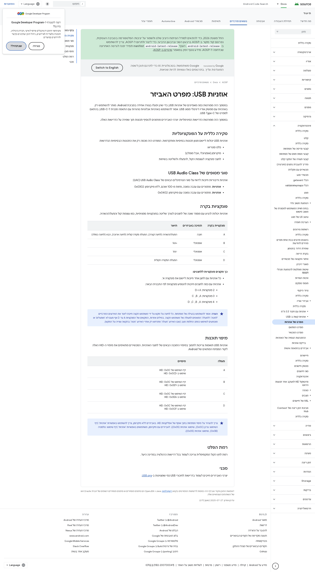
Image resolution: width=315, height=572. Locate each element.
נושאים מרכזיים (238, 21)
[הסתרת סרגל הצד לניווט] (275, 566)
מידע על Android (258, 565)
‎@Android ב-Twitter (167, 519)
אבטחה (260, 21)
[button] (295, 52)
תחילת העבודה (282, 21)
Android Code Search (255, 3)
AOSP (225, 82)
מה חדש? (305, 21)
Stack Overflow (81, 546)
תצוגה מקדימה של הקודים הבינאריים (248, 535)
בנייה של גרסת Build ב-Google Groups (158, 546)
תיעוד (307, 13)
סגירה (36, 46)
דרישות (263, 525)
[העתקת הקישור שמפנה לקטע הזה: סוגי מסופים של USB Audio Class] (165, 173)
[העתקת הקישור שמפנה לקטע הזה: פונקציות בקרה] (196, 207)
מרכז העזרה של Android (76, 519)
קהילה (243, 565)
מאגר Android (259, 519)
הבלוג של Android (168, 530)
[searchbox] (293, 31)
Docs (284, 3)
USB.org (147, 475)
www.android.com (79, 535)
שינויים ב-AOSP (162, 50)
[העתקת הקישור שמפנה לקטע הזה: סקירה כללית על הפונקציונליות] (169, 134)
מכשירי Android (194, 21)
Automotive (168, 21)
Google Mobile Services (76, 541)
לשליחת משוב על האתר (190, 565)
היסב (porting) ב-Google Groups (161, 551)
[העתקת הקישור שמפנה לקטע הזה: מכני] (216, 469)
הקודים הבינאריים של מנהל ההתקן (250, 546)
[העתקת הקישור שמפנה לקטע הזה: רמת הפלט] (204, 448)
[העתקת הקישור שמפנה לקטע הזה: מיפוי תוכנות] (202, 338)
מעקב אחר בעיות (80, 551)
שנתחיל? (16, 46)
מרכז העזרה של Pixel (78, 525)
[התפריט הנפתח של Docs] (276, 4)
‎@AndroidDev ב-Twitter (165, 525)
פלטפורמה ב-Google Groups (163, 541)
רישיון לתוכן (167, 491)
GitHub (263, 551)
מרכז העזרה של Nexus (77, 530)
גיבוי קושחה (261, 541)
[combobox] (69, 4)
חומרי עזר (146, 21)
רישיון (217, 565)
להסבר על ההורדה (257, 530)
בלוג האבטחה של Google (165, 535)
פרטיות (208, 565)
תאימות (216, 21)
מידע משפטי (230, 565)
